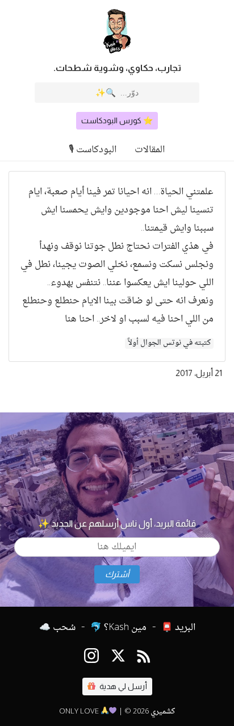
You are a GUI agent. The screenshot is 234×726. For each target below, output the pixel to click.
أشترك (117, 574)
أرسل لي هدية (122, 686)
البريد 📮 (178, 627)
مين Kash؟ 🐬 (118, 627)
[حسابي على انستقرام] (91, 658)
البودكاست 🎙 (92, 149)
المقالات (150, 149)
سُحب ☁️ (57, 627)
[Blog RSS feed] (144, 658)
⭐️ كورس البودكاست (117, 120)
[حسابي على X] (118, 658)
